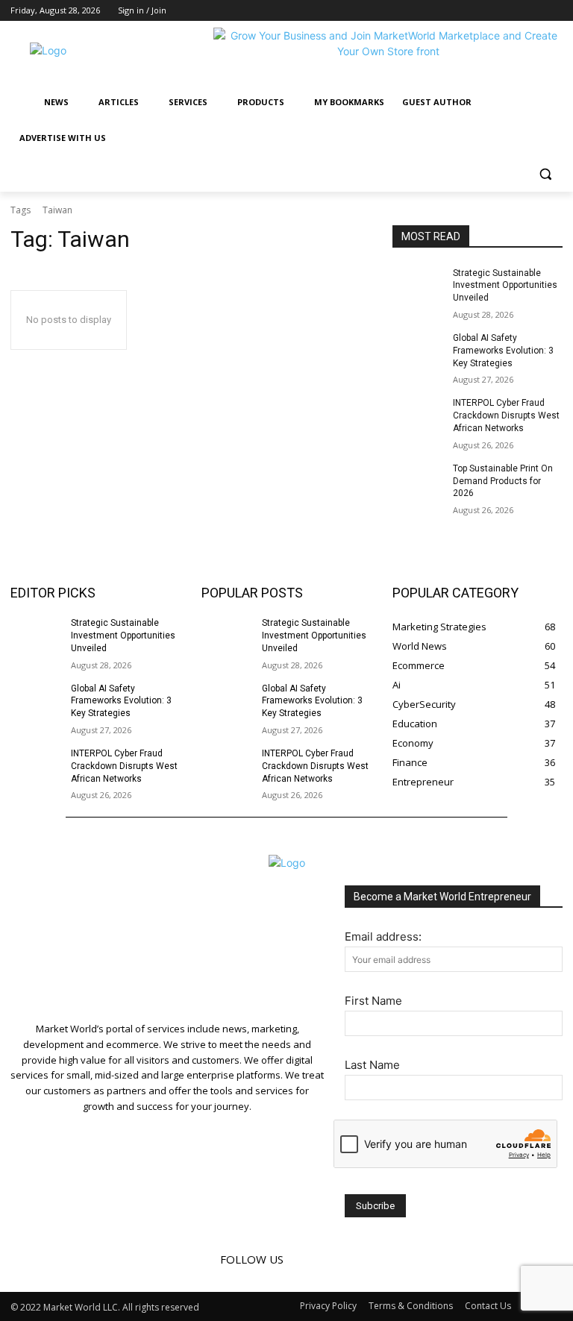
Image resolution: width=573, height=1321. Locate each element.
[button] (545, 174)
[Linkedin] (533, 10)
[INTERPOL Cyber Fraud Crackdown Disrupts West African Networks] (417, 415)
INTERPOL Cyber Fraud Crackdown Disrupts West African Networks (506, 415)
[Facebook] (513, 10)
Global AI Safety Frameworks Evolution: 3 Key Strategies (503, 350)
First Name (373, 1001)
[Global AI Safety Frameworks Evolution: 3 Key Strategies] (417, 350)
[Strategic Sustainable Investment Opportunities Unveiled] (417, 285)
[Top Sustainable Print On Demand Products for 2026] (417, 480)
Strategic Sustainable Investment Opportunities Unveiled (505, 286)
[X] (554, 10)
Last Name (372, 1065)
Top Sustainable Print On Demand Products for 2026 (503, 481)
